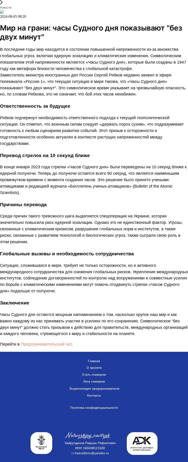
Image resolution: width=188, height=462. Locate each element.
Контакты (94, 395)
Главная (94, 361)
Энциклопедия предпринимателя (94, 388)
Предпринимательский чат (46, 344)
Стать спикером (94, 374)
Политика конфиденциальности (94, 407)
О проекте (94, 367)
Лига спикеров (94, 381)
